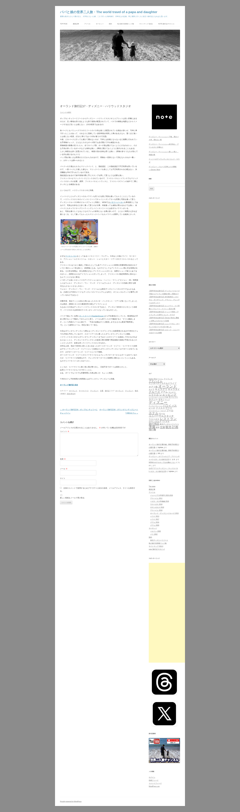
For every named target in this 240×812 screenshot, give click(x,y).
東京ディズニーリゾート (169, 424)
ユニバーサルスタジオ (161, 416)
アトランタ (168, 379)
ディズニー (94, 391)
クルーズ (154, 391)
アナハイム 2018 (156, 510)
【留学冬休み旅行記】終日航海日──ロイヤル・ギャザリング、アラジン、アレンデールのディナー (164, 300)
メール (64, 469)
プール (169, 410)
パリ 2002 (154, 534)
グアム (164, 392)
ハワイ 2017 (154, 519)
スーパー (173, 397)
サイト (62, 478)
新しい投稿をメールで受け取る (72, 498)
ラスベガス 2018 (156, 504)
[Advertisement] (120, 82)
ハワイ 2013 (154, 516)
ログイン (152, 777)
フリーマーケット (154, 411)
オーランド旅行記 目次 (69, 385)
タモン (161, 399)
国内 (110, 24)
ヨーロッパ (99, 24)
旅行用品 (154, 423)
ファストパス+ (71, 256)
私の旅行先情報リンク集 (125, 24)
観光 (136, 391)
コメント (64, 431)
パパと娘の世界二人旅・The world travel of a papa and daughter (108, 12)
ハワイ (167, 405)
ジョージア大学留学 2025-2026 (161, 495)
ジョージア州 (163, 397)
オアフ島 (153, 387)
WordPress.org (154, 786)
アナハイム (155, 381)
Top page (63, 24)
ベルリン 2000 (155, 531)
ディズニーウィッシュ (155, 406)
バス (174, 405)
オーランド (73, 391)
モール (162, 413)
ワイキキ (166, 422)
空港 (162, 427)
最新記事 (76, 24)
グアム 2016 (154, 522)
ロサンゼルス (155, 421)
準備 (152, 427)
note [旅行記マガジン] (166, 24)
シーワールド (153, 397)
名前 (63, 459)
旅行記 (107, 391)
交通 (101, 391)
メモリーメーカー (117, 202)
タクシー (153, 399)
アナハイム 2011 (156, 498)
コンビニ (172, 392)
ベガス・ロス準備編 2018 (159, 501)
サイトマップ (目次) (146, 24)
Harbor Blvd (153, 379)
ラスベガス (154, 419)
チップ (167, 399)
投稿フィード (153, 780)
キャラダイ (174, 389)
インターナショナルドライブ (162, 383)
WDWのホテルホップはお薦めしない (162, 462)
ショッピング (167, 394)
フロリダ (163, 411)
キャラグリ (161, 389)
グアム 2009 (154, 525)
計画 (175, 427)
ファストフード (164, 408)
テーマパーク (84, 391)
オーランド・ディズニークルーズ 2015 (164, 513)
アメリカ (87, 24)
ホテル (153, 413)
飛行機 (152, 429)
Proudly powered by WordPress (71, 801)
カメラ (151, 389)
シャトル (154, 394)
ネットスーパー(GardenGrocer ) (92, 316)
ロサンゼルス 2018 (157, 507)
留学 (158, 427)
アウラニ (160, 379)
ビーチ (152, 408)
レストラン (168, 419)
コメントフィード (155, 783)
